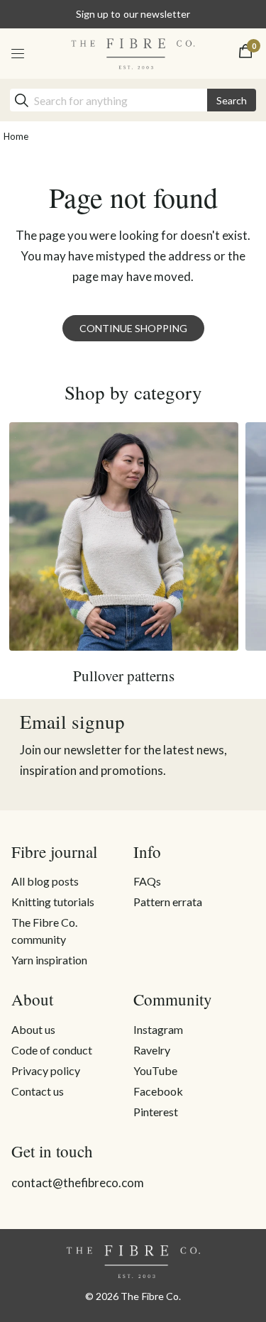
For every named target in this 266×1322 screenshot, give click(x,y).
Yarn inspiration (49, 959)
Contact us (37, 1091)
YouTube (155, 1070)
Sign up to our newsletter (132, 14)
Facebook (158, 1091)
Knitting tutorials (52, 901)
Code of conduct (51, 1050)
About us (33, 1029)
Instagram (158, 1029)
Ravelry (151, 1050)
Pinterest (155, 1111)
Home (16, 136)
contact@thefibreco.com (77, 1182)
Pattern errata (167, 901)
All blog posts (45, 881)
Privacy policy (45, 1070)
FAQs (147, 881)
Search (231, 100)
